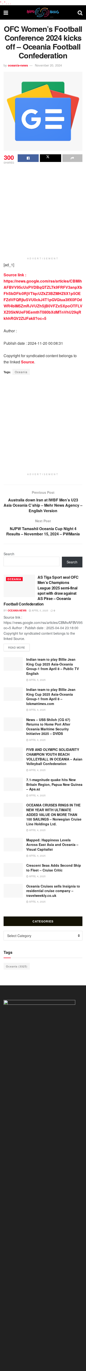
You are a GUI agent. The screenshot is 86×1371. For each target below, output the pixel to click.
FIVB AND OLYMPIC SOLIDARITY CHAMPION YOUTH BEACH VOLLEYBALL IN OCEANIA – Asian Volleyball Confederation (54, 756)
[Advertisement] (43, 210)
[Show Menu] (6, 12)
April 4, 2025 (37, 709)
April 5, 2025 (39, 610)
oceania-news (18, 65)
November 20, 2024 (48, 65)
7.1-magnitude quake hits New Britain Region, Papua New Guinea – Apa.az (54, 784)
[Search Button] (80, 12)
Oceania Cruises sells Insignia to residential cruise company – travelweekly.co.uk (53, 891)
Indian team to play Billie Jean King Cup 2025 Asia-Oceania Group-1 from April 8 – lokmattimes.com (50, 696)
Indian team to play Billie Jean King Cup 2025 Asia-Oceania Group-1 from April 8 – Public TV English (52, 666)
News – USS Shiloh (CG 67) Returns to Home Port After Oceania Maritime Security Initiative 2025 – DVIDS (48, 726)
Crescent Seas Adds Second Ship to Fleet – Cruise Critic (53, 867)
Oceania (21, 372)
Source (27, 362)
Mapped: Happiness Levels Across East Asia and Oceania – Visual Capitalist (52, 845)
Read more (19, 647)
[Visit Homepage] (43, 12)
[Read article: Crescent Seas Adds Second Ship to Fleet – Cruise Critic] (13, 870)
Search (9, 553)
